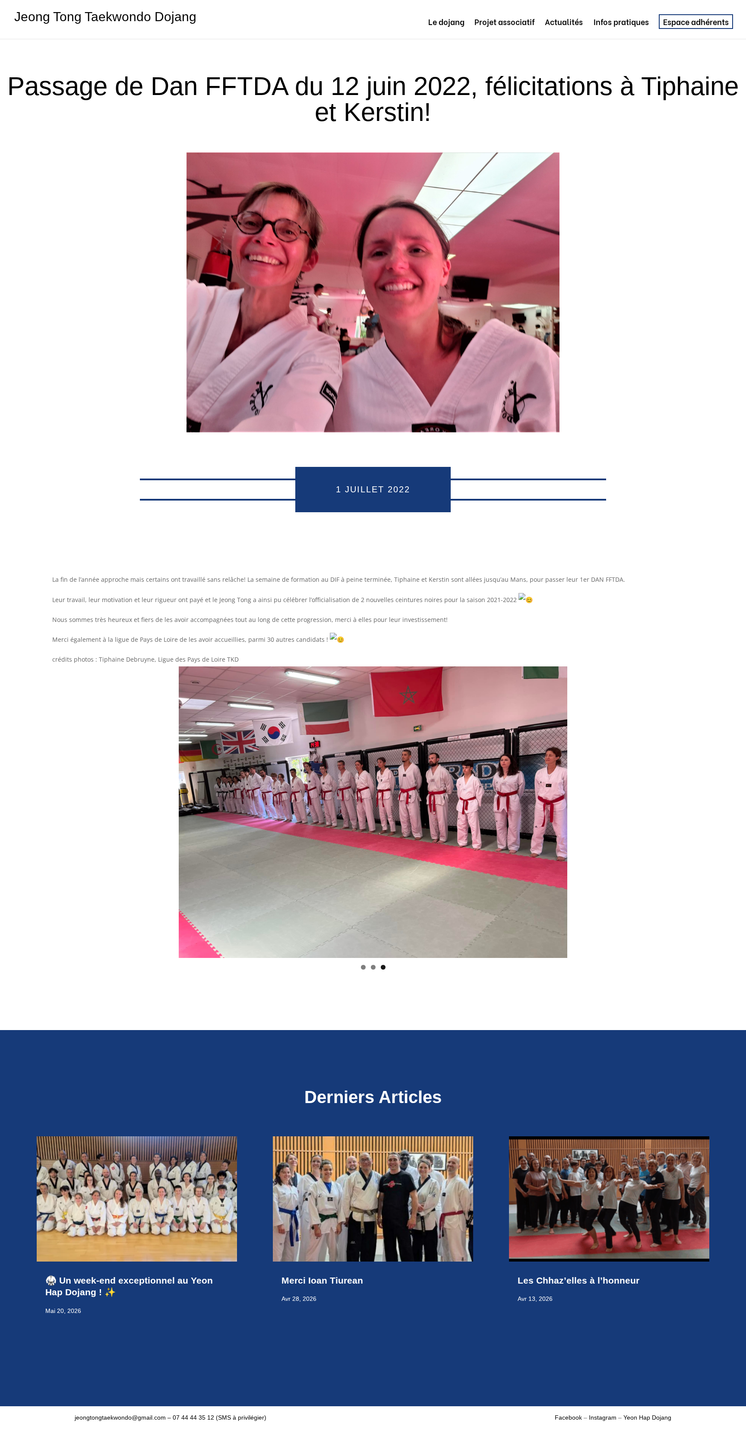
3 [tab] (383, 967)
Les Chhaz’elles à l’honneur (580, 1280)
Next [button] (582, 810)
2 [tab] (373, 967)
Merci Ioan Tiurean (323, 1280)
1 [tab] (363, 967)
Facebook (569, 1417)
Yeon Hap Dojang (647, 1417)
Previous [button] (163, 810)
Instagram (602, 1417)
